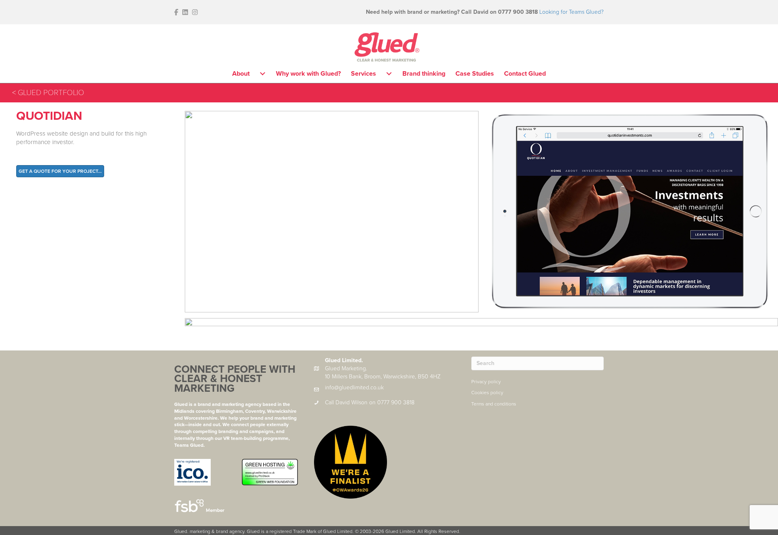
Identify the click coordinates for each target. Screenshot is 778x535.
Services (363, 74)
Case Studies (474, 74)
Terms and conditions (493, 404)
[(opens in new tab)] (192, 471)
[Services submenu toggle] (389, 74)
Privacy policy (486, 381)
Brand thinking (423, 74)
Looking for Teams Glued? (571, 11)
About (241, 74)
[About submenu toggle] (262, 74)
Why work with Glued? (308, 74)
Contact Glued (525, 74)
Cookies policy (487, 392)
